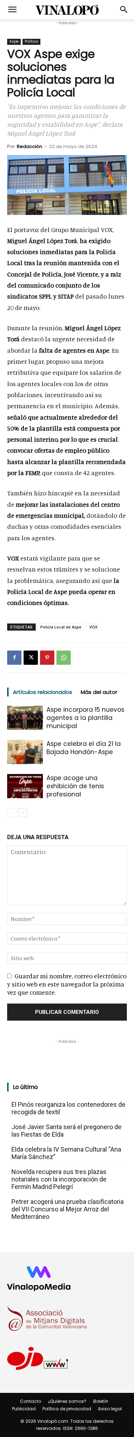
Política (31, 41)
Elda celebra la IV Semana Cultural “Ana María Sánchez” (66, 1153)
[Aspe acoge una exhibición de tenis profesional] (25, 786)
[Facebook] (14, 658)
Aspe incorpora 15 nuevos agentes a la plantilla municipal (85, 717)
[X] (31, 658)
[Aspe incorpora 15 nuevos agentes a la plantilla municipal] (25, 718)
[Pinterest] (47, 658)
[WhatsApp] (63, 658)
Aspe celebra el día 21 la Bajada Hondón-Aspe (83, 747)
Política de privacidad (67, 1409)
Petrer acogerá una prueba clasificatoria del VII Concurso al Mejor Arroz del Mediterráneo (67, 1209)
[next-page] (23, 812)
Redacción (29, 146)
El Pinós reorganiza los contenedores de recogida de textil (68, 1108)
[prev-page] (11, 812)
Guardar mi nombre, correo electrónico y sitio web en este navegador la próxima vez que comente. (66, 984)
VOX (93, 627)
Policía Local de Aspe (60, 627)
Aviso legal (110, 1409)
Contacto (30, 1401)
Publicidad (24, 1409)
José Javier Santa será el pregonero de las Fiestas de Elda (66, 1130)
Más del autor (99, 692)
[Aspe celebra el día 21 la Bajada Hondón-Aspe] (25, 752)
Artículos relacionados (42, 692)
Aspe (14, 41)
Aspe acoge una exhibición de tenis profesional (75, 786)
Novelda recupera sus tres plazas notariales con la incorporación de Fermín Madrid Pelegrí (58, 1179)
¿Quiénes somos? (67, 1401)
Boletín (100, 1401)
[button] (12, 9)
